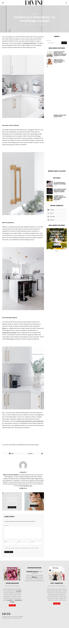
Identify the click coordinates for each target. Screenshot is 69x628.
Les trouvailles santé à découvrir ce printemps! (60, 183)
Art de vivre (34, 13)
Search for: (49, 40)
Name (5, 541)
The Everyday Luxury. (26, 485)
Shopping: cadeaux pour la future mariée (60, 115)
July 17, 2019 (26, 24)
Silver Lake (10, 339)
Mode (34, 496)
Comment (6, 525)
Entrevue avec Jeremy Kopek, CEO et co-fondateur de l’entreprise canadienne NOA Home (60, 53)
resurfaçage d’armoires (29, 43)
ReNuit (4, 328)
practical (9, 600)
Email (19, 541)
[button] (55, 250)
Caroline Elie (42, 24)
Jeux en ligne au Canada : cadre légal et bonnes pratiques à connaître (60, 190)
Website (32, 541)
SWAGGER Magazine (32, 571)
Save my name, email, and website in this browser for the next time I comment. (22, 548)
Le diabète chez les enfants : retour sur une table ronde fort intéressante (60, 197)
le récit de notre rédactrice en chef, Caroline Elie (29, 421)
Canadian (18, 591)
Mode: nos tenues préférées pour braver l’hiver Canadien (59, 61)
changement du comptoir (9, 332)
